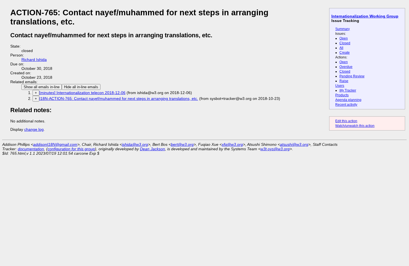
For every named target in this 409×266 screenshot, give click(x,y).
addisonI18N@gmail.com (55, 144)
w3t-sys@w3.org (275, 149)
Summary (342, 29)
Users (339, 86)
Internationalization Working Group (364, 16)
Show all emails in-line (42, 87)
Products (342, 95)
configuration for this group (71, 149)
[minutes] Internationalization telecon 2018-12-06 (82, 92)
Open (343, 38)
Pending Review (351, 76)
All (341, 48)
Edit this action (346, 121)
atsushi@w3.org (294, 144)
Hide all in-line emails (81, 87)
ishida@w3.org (135, 144)
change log (34, 129)
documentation (31, 149)
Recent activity (346, 105)
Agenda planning (348, 100)
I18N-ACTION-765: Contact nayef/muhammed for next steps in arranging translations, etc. (118, 98)
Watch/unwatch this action (354, 126)
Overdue (346, 67)
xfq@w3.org (232, 144)
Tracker (347, 90)
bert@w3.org (182, 144)
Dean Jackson (152, 149)
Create (344, 53)
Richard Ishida (34, 59)
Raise (343, 81)
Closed (344, 43)
